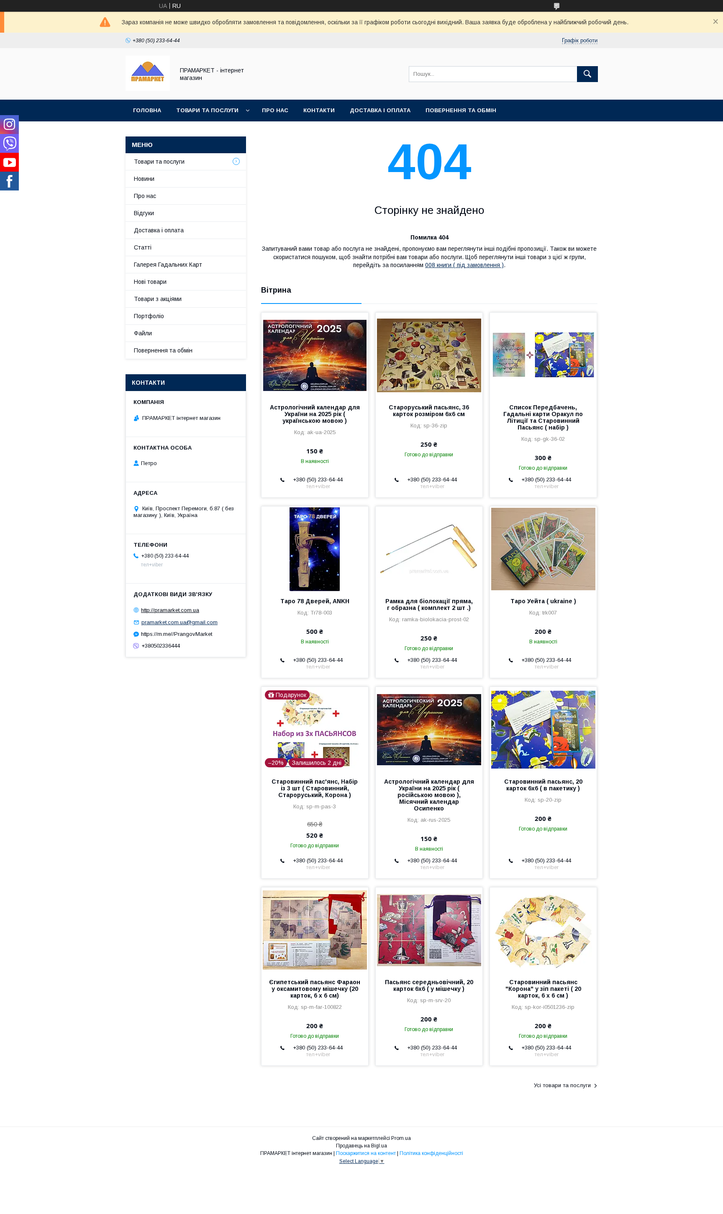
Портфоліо (149, 316)
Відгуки (144, 213)
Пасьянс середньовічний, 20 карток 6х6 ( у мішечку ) (429, 985)
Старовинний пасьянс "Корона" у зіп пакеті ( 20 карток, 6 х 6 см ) (543, 989)
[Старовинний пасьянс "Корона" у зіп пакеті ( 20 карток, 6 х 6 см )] (543, 929)
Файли (143, 333)
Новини (144, 178)
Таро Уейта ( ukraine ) (543, 601)
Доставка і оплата (380, 110)
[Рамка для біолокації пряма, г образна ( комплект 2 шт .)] (429, 548)
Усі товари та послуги (562, 1085)
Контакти (319, 110)
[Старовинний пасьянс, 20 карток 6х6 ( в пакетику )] (543, 729)
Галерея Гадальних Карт (168, 264)
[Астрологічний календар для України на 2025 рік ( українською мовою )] (315, 354)
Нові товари (150, 281)
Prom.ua (401, 1138)
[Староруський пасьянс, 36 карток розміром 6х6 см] (429, 354)
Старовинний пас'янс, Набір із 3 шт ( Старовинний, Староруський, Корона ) (315, 788)
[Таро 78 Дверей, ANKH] (315, 548)
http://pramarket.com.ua (170, 610)
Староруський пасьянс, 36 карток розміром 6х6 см (429, 410)
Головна (147, 110)
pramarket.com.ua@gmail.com (179, 622)
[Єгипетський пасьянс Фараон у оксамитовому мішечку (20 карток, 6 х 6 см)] (315, 929)
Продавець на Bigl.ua (361, 1146)
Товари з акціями (158, 299)
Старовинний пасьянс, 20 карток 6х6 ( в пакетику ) (543, 785)
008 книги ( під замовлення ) (464, 265)
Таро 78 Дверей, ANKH (314, 601)
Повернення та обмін (461, 110)
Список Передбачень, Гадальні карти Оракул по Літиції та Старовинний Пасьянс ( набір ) (543, 417)
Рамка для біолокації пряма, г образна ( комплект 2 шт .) (429, 604)
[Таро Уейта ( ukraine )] (543, 548)
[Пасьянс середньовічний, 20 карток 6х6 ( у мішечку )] (429, 929)
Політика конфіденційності (431, 1153)
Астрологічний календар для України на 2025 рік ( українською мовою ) (315, 414)
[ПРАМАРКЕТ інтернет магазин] (148, 88)
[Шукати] (587, 74)
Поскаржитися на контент (366, 1153)
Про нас (275, 110)
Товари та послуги (207, 110)
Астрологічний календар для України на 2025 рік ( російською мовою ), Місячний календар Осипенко (429, 795)
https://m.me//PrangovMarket (176, 634)
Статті (142, 247)
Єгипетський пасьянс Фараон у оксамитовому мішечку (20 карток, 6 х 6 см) (314, 989)
